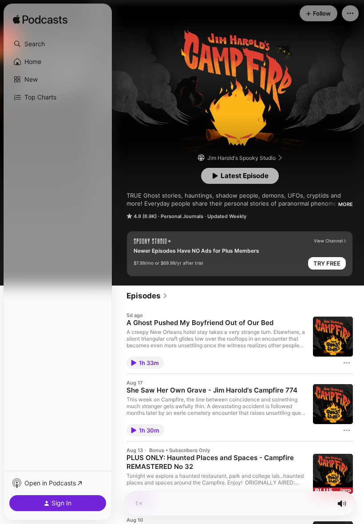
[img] (40, 20)
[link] (147, 296)
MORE (345, 204)
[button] (58, 44)
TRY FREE (326, 263)
